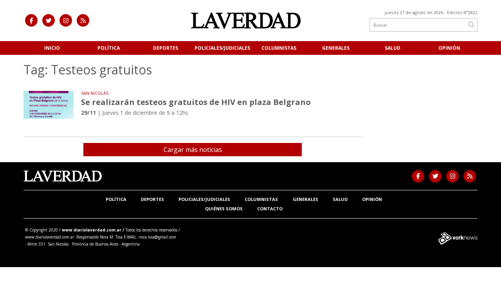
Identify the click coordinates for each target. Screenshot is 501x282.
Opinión (449, 48)
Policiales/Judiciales (222, 48)
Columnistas (278, 48)
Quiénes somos (224, 209)
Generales (336, 48)
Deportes (165, 48)
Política (108, 48)
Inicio (52, 48)
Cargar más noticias (193, 149)
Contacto (270, 209)
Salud (392, 48)
